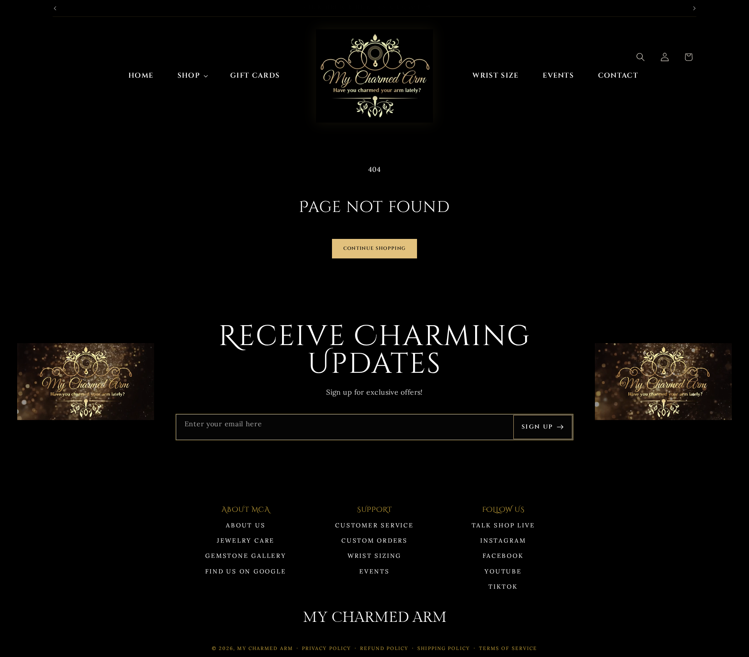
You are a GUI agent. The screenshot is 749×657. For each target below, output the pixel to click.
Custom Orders (374, 540)
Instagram (503, 540)
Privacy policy (326, 648)
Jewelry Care (246, 540)
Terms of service (508, 648)
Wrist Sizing (374, 555)
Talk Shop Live (503, 525)
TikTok (503, 586)
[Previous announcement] (55, 8)
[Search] (640, 57)
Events (374, 571)
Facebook (503, 555)
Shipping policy (443, 648)
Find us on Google (245, 571)
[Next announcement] (694, 8)
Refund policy (384, 648)
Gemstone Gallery (245, 555)
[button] (191, 75)
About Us (245, 525)
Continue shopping (374, 248)
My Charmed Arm (265, 648)
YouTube (503, 571)
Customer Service (374, 525)
